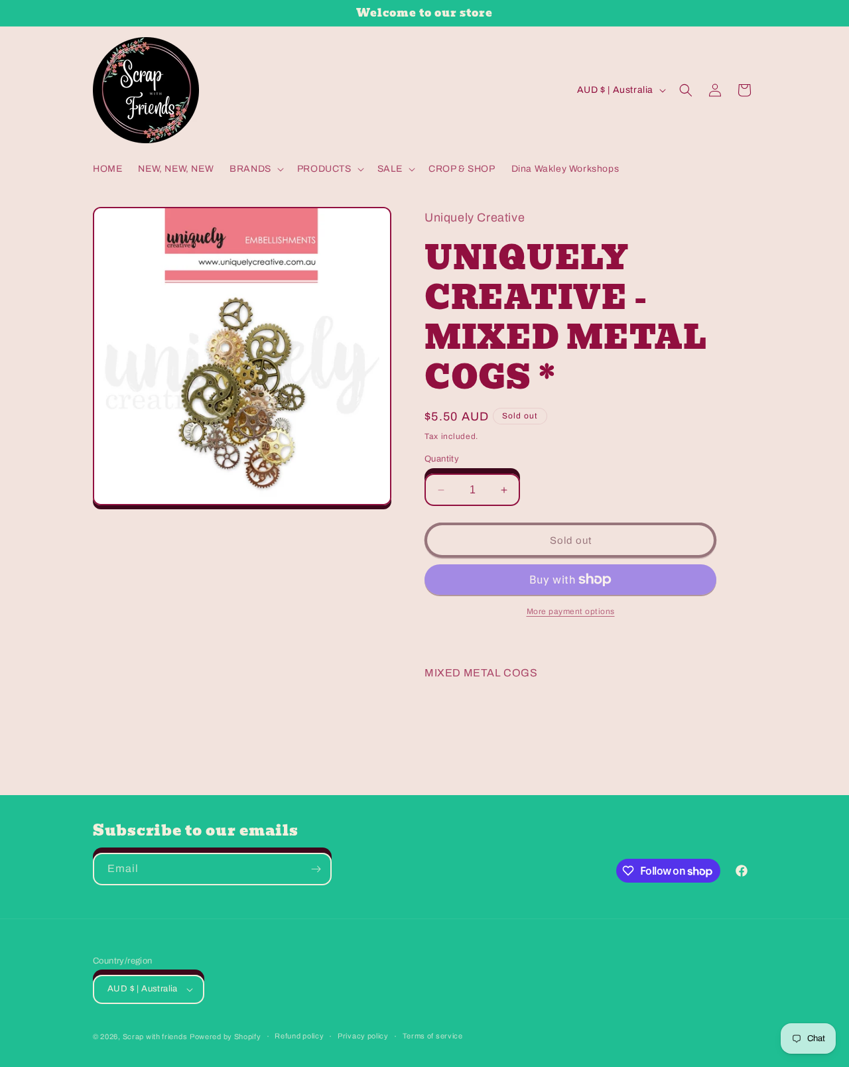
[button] (255, 169)
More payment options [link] (571, 611)
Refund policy (299, 1036)
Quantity (441, 459)
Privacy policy (363, 1036)
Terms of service (433, 1036)
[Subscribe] (315, 869)
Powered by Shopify (225, 1036)
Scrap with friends (155, 1036)
